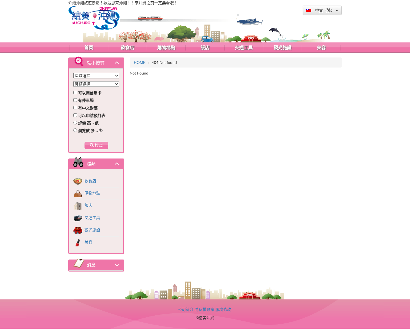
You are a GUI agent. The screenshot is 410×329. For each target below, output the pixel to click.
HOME (140, 62)
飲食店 (89, 181)
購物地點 (91, 193)
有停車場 (85, 100)
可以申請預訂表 (91, 115)
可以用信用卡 (89, 93)
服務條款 (223, 309)
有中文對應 (87, 108)
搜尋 (98, 145)
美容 (87, 242)
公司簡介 (186, 309)
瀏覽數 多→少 (90, 130)
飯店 (87, 205)
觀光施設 (91, 230)
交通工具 (91, 217)
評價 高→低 (88, 123)
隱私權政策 (204, 309)
